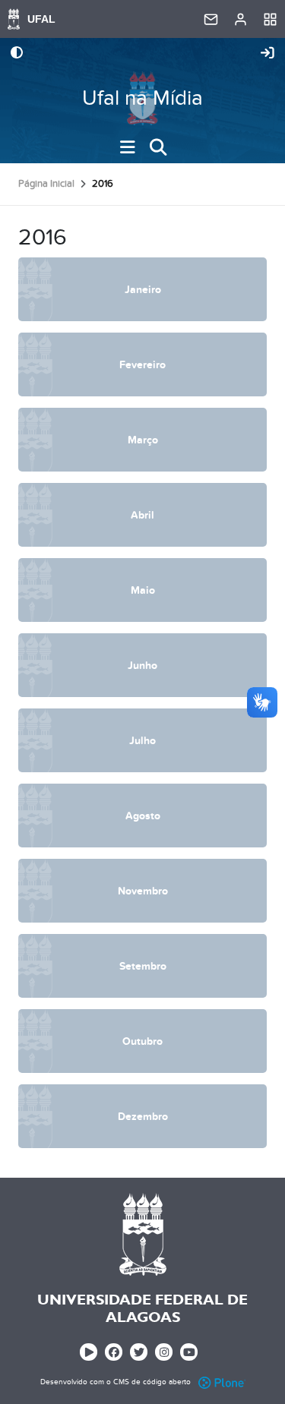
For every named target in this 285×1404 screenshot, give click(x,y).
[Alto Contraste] (16, 54)
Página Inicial (46, 184)
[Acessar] (267, 54)
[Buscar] (158, 147)
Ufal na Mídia (142, 98)
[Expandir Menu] (127, 147)
